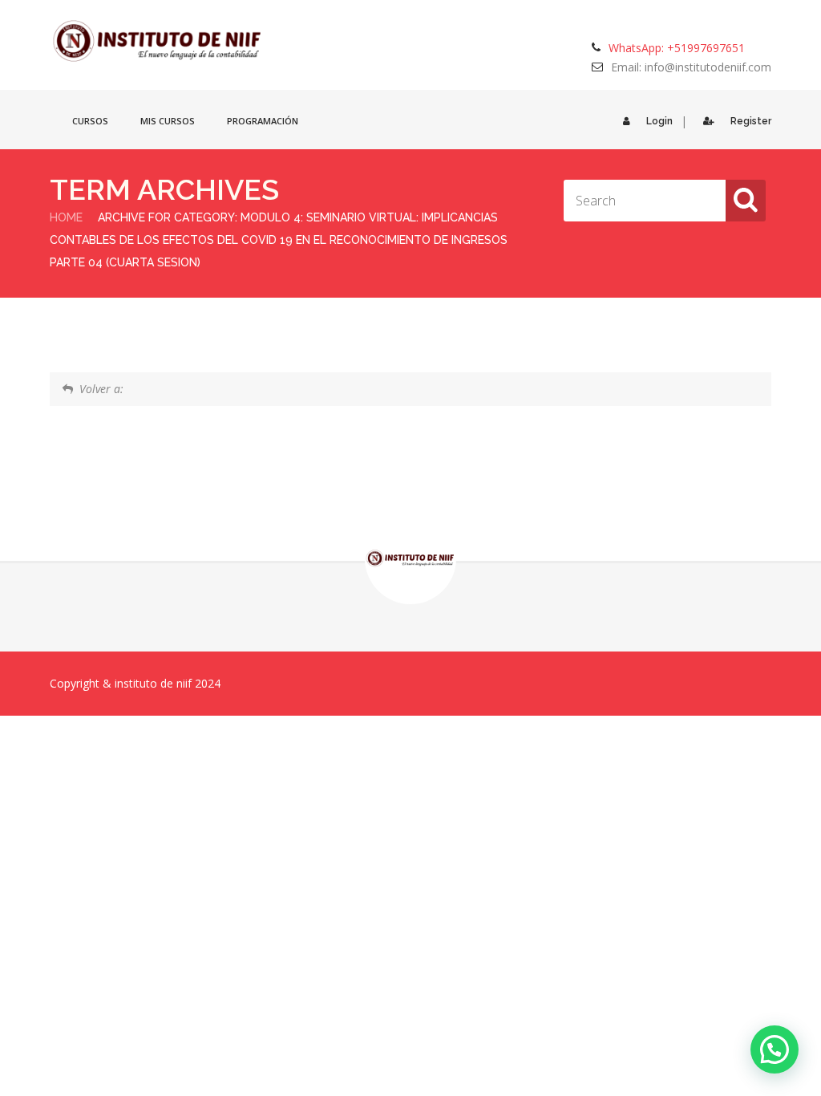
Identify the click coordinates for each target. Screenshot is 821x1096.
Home (66, 217)
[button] (774, 1049)
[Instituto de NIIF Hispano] (158, 41)
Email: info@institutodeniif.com (691, 67)
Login (659, 121)
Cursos (90, 121)
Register (750, 121)
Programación (262, 121)
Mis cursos (167, 121)
